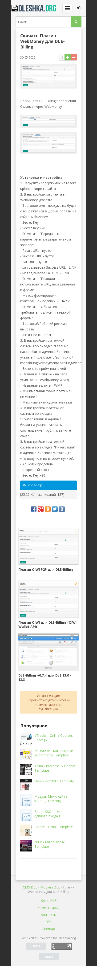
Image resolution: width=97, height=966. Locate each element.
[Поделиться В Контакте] (62, 509)
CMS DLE (30, 887)
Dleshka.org (34, 8)
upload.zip (34, 485)
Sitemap (48, 928)
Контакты (49, 914)
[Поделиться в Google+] (41, 509)
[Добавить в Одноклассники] (48, 509)
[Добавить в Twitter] (55, 509)
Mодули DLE (50, 887)
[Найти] (76, 21)
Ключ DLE (49, 900)
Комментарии (48, 907)
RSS (49, 921)
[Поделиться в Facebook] (33, 509)
